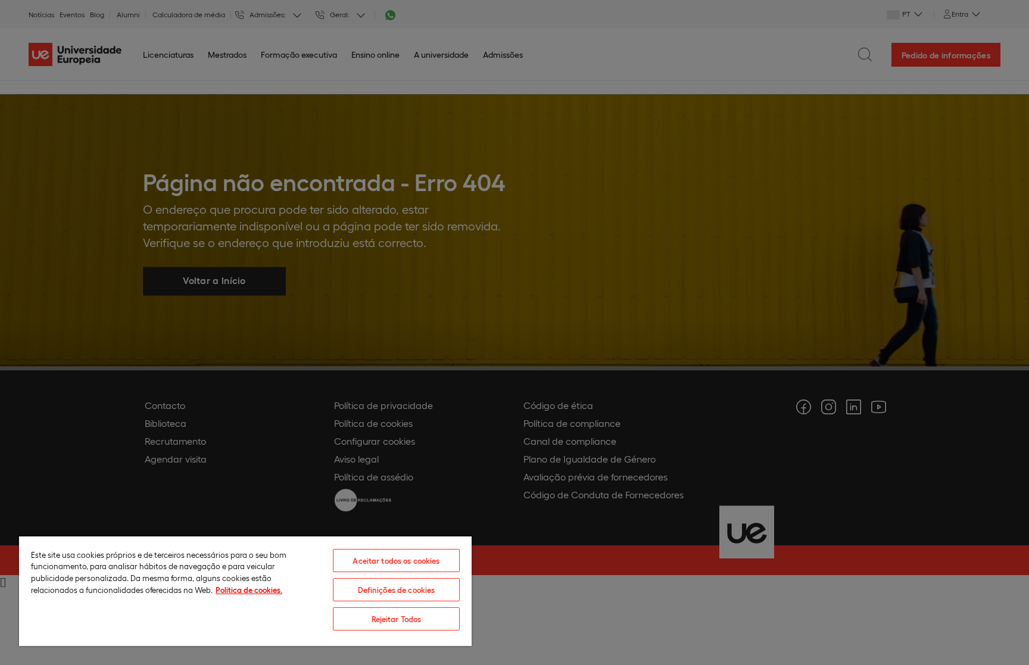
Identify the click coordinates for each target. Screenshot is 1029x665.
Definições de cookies (396, 589)
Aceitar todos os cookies (396, 560)
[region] (245, 590)
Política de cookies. (249, 589)
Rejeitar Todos (397, 618)
